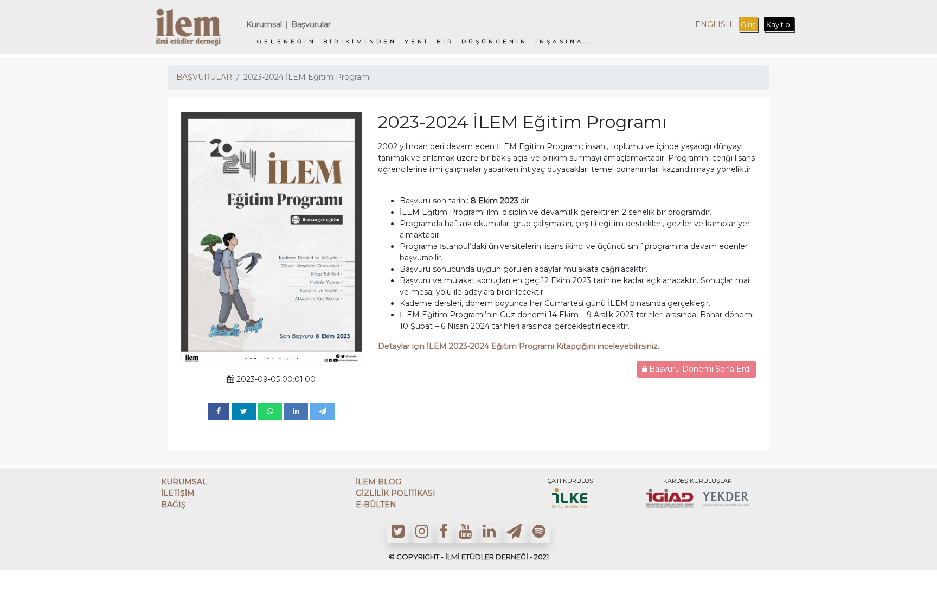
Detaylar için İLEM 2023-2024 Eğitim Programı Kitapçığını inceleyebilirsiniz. (520, 346)
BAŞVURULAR (204, 77)
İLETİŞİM (178, 493)
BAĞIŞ (173, 504)
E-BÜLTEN (376, 504)
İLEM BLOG (378, 482)
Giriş (748, 24)
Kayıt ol (779, 24)
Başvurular (311, 24)
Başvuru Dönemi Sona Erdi (699, 369)
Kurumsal (264, 24)
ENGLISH (713, 24)
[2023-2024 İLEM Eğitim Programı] (218, 411)
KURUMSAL (184, 482)
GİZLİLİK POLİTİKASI (395, 493)
